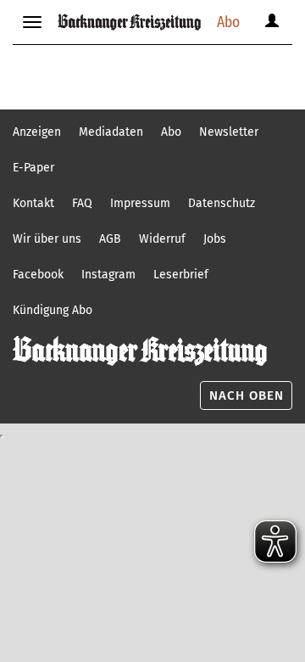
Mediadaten (111, 132)
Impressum (140, 203)
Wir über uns (47, 239)
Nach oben (246, 395)
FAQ (82, 203)
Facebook (38, 274)
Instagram (108, 274)
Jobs (214, 239)
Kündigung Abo (52, 310)
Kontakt (33, 203)
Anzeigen (37, 132)
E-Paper (33, 167)
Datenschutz (221, 203)
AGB (110, 239)
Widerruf (162, 239)
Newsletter (228, 132)
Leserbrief (180, 274)
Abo (228, 21)
